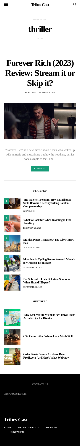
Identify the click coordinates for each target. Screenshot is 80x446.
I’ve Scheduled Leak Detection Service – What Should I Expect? (46, 280)
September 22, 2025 (32, 287)
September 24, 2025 (32, 267)
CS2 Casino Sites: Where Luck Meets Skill (47, 336)
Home (8, 427)
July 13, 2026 (29, 211)
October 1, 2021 (47, 92)
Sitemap (51, 427)
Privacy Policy (28, 427)
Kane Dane (30, 92)
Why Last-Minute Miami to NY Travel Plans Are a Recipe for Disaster (49, 316)
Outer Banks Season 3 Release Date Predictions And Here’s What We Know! (46, 356)
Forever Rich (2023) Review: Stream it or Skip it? (40, 73)
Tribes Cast (40, 4)
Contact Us (17, 432)
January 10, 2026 (31, 248)
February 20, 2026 (32, 228)
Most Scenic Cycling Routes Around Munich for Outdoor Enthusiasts (49, 261)
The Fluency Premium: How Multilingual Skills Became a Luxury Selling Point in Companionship (47, 203)
